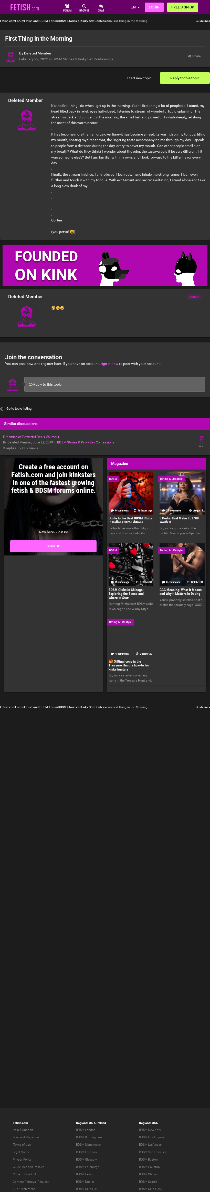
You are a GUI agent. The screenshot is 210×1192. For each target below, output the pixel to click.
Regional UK (84, 1123)
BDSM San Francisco (153, 1152)
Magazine (32, 1137)
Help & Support (23, 1130)
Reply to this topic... (49, 384)
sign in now (109, 364)
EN (133, 7)
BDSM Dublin (85, 1182)
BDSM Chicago (149, 1174)
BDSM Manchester (88, 1144)
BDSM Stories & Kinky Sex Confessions (82, 59)
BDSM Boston (148, 1159)
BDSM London (86, 1130)
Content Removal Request (31, 1182)
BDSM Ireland (85, 1174)
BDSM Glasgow (86, 1159)
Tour (16, 1137)
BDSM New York (150, 1130)
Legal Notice (21, 1152)
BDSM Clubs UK (87, 1189)
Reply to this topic (185, 78)
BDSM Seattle (148, 1182)
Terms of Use (22, 1144)
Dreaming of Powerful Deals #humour (31, 437)
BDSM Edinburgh (87, 1167)
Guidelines (203, 21)
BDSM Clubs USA (151, 1189)
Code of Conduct (24, 1174)
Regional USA (148, 1123)
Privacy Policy (22, 1159)
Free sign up (182, 7)
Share (196, 56)
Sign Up (53, 546)
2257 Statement (24, 1189)
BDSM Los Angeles (152, 1137)
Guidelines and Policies (28, 1167)
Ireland (101, 1123)
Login (154, 7)
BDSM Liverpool (87, 1152)
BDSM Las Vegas (150, 1144)
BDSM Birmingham (89, 1137)
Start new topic (139, 78)
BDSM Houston (149, 1167)
